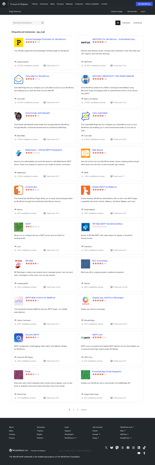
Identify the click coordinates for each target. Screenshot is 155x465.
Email (27, 371)
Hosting (12, 434)
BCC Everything (99, 261)
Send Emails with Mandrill (37, 113)
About (11, 427)
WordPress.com (127, 427)
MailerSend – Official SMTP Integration (43, 150)
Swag (96, 438)
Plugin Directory (15, 11)
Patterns (40, 438)
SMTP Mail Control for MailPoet (40, 297)
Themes (40, 431)
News (11, 431)
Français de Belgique (38, 450)
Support (68, 431)
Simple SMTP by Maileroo (104, 187)
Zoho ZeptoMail (99, 113)
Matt (123, 431)
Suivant (84, 410)
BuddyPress (125, 438)
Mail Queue (97, 150)
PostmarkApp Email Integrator (106, 371)
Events (95, 431)
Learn (67, 427)
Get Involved (97, 427)
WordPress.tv (71, 438)
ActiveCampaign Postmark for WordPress (45, 39)
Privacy (12, 438)
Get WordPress (144, 4)
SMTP (28, 224)
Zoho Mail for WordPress (37, 76)
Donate (96, 434)
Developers (69, 434)
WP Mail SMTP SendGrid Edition (107, 224)
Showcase (41, 427)
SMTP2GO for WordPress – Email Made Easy (113, 39)
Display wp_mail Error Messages (108, 297)
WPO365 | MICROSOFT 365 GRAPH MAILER (113, 76)
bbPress (124, 434)
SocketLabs (31, 187)
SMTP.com (97, 334)
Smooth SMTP (32, 334)
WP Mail (29, 261)
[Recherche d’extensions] (42, 23)
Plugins (39, 434)
